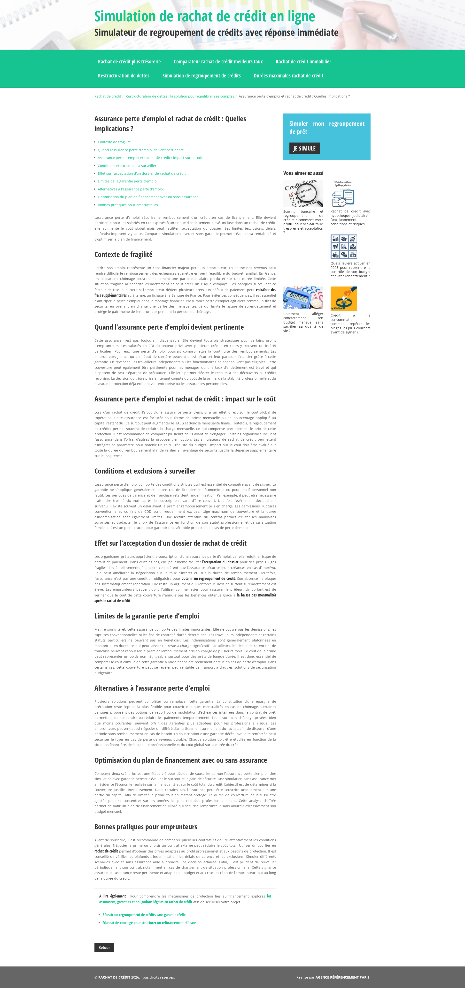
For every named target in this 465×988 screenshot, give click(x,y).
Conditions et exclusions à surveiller (127, 165)
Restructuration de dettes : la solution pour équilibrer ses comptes (180, 96)
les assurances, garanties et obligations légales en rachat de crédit (185, 898)
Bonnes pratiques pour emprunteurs (128, 205)
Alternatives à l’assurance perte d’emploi (131, 189)
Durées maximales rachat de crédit (288, 75)
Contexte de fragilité (114, 142)
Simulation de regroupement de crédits (202, 75)
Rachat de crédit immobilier (303, 61)
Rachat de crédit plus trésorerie (129, 61)
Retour (104, 947)
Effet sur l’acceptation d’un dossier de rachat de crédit (142, 173)
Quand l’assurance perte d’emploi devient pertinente (141, 150)
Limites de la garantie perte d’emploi (127, 181)
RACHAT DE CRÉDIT (114, 977)
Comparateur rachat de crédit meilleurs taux (218, 61)
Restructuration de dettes (123, 75)
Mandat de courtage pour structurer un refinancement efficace (149, 922)
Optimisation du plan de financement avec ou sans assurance (148, 197)
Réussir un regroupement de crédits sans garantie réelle (144, 914)
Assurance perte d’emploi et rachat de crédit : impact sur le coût (150, 157)
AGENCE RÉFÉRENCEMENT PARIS (343, 977)
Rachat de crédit (107, 96)
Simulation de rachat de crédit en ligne (204, 16)
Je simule (305, 148)
